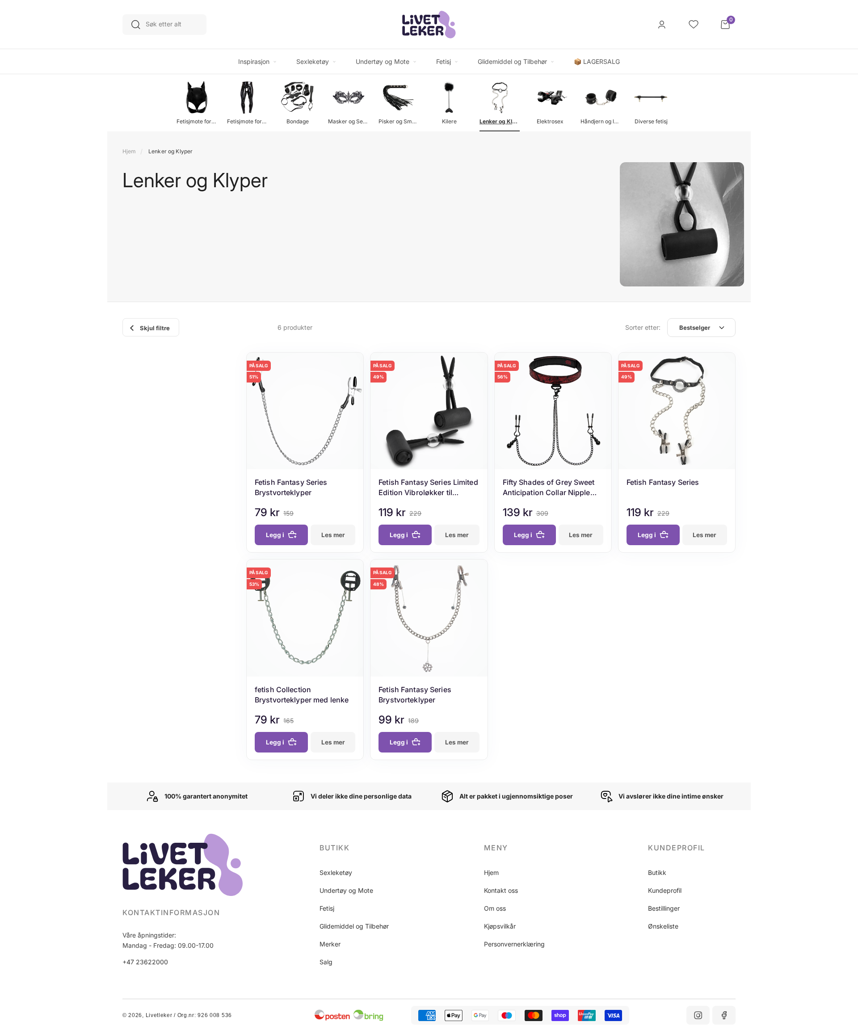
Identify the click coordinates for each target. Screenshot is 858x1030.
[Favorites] (693, 24)
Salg (326, 962)
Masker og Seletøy (348, 121)
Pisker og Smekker (399, 121)
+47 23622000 (145, 962)
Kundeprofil (664, 890)
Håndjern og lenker (600, 121)
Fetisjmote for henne (197, 121)
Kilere (449, 121)
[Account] (662, 24)
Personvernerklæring (514, 944)
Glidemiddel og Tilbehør (354, 926)
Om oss (495, 908)
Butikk (657, 872)
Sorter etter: (642, 327)
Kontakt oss (501, 890)
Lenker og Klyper (499, 121)
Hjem (129, 151)
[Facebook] (724, 1015)
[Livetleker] (429, 24)
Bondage (297, 121)
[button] (363, 847)
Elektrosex (550, 121)
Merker (330, 944)
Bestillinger (664, 908)
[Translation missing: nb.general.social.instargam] (698, 1015)
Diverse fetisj (651, 121)
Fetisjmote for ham (247, 121)
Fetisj (327, 908)
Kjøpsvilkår (500, 926)
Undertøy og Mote (346, 890)
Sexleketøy (336, 872)
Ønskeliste (663, 926)
